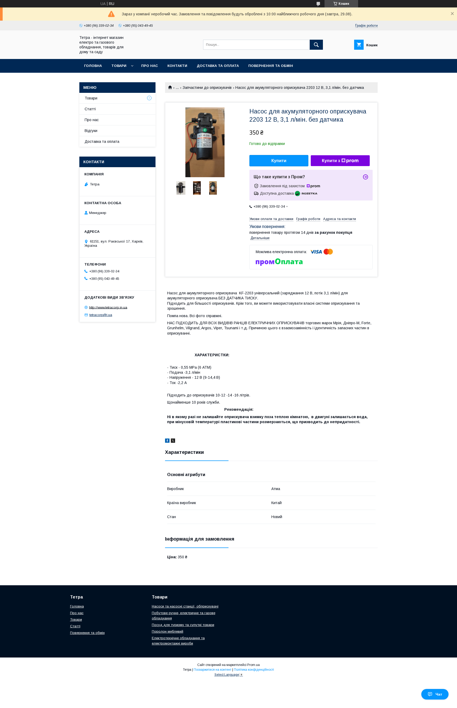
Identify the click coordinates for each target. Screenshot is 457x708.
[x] (173, 441)
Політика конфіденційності (254, 670)
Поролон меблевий (167, 631)
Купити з (331, 160)
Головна (93, 66)
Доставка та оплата (218, 66)
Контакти (177, 66)
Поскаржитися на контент (212, 670)
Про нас (149, 66)
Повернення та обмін (270, 66)
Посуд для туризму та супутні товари (183, 625)
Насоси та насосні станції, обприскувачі (185, 606)
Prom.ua (253, 665)
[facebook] (167, 441)
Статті (90, 109)
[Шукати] (316, 45)
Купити (278, 160)
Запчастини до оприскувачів (207, 87)
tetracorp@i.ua (100, 315)
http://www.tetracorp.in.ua (108, 307)
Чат (439, 694)
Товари (118, 66)
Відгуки (91, 131)
